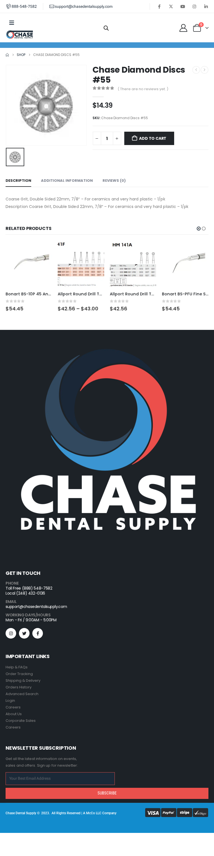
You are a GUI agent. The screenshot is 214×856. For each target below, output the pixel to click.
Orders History (18, 687)
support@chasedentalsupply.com (36, 606)
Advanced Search (22, 693)
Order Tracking (19, 673)
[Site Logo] (20, 35)
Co (93, 813)
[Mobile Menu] (12, 23)
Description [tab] (18, 180)
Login (10, 700)
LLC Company (106, 813)
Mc (88, 813)
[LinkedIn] (206, 6)
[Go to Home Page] (7, 54)
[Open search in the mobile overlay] (106, 28)
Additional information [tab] (67, 180)
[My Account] (183, 28)
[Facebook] (159, 6)
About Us (14, 714)
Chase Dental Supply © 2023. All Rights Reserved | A (46, 813)
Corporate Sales (21, 720)
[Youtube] (182, 6)
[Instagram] (194, 6)
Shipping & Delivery (23, 680)
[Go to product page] (29, 264)
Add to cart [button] (43, 251)
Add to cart (152, 138)
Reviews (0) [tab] (114, 180)
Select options (95, 251)
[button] (198, 228)
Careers (13, 707)
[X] (171, 6)
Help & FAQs (17, 667)
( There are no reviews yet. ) (143, 89)
